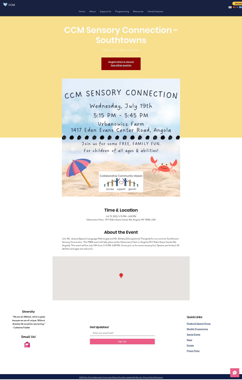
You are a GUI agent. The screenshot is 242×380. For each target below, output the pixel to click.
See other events (121, 65)
